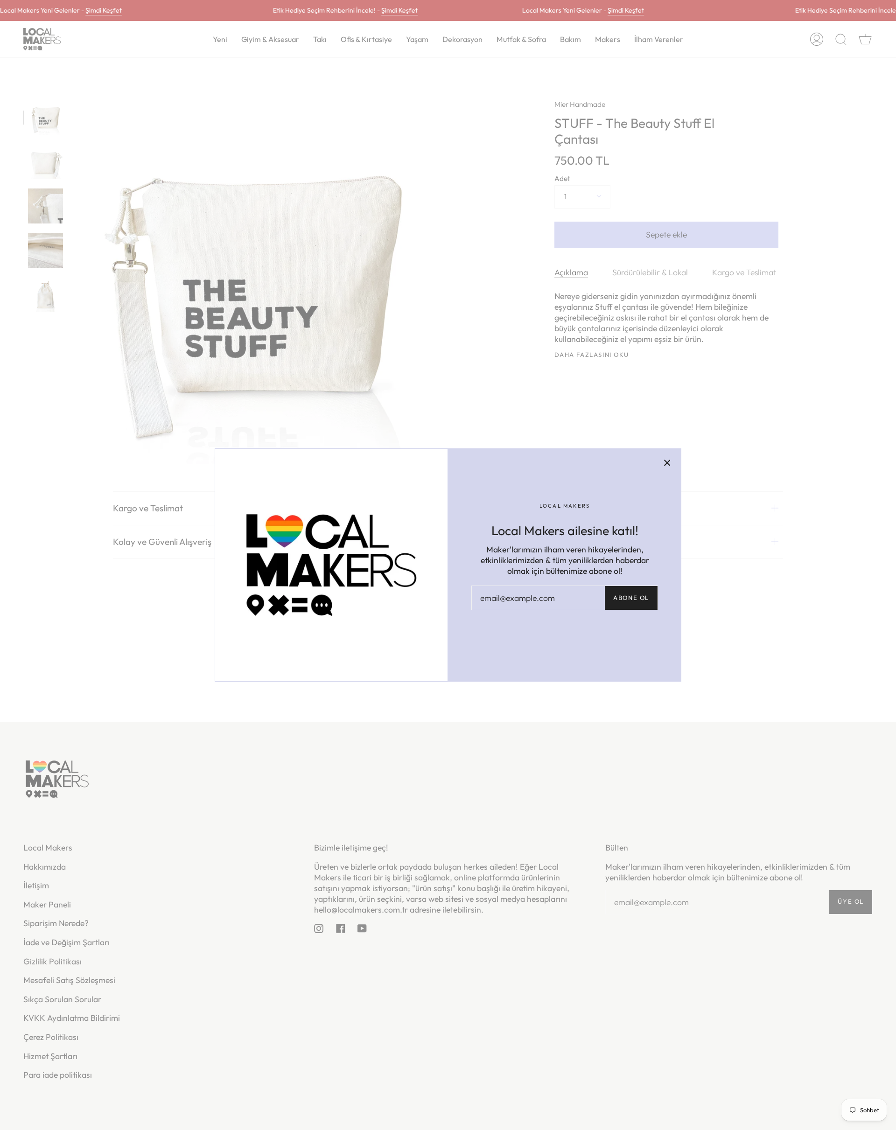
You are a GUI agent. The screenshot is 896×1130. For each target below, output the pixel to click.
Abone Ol (631, 597)
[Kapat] (667, 462)
